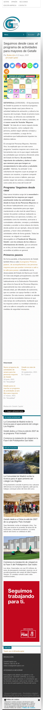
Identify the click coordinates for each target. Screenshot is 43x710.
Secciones (23, 2)
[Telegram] (35, 65)
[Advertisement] (21, 12)
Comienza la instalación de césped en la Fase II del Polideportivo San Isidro (20, 563)
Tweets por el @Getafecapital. (14, 651)
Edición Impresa (10, 5)
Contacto (22, 5)
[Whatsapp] (30, 65)
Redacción (11, 55)
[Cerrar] (39, 700)
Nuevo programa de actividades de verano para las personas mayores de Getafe (11, 372)
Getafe (6, 2)
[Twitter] (12, 65)
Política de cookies (28, 708)
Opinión (14, 2)
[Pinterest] (24, 65)
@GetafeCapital (11, 58)
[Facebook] (6, 65)
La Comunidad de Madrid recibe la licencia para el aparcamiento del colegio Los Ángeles (21, 424)
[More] (6, 71)
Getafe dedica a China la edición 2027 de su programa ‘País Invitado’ (20, 520)
